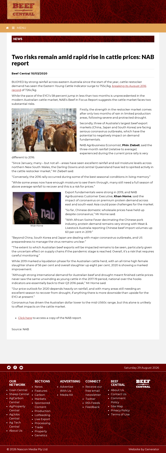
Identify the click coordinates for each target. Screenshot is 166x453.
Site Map (117, 406)
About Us (15, 430)
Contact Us (118, 394)
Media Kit (66, 394)
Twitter (90, 398)
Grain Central (18, 390)
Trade (39, 427)
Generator (152, 449)
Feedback (92, 407)
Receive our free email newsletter (93, 390)
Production (43, 411)
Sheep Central (19, 394)
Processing (42, 423)
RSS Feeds (92, 403)
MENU (21, 28)
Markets (40, 398)
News (39, 386)
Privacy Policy (120, 410)
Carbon (40, 394)
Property (41, 431)
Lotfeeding (42, 415)
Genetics (41, 435)
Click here (25, 318)
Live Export (42, 419)
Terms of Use (120, 414)
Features (41, 390)
